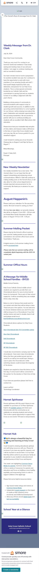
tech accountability (13, 499)
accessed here (13, 245)
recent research (20, 490)
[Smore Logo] (8, 2)
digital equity (28, 497)
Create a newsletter (11, 570)
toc (2, 15)
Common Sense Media (14, 488)
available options (16, 408)
